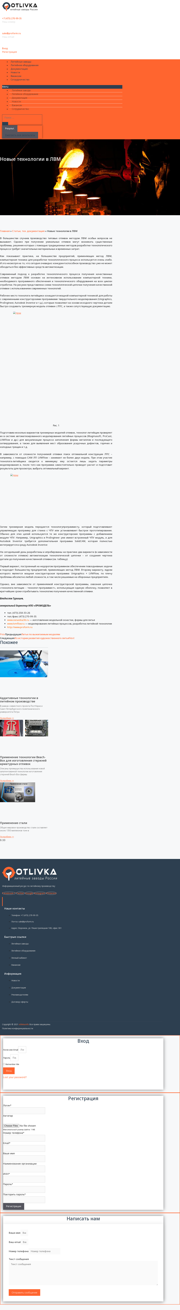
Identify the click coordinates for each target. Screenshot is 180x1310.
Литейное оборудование (25, 65)
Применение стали (13, 823)
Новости (15, 72)
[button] (62, 87)
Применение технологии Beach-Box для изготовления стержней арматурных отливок (23, 760)
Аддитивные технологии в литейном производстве (19, 699)
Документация (19, 68)
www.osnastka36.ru (18, 620)
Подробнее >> (7, 718)
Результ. (9, 128)
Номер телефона (19, 1251)
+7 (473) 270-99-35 (12, 18)
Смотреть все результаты (20, 135)
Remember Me (12, 1064)
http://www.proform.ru (19, 627)
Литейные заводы (21, 61)
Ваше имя (14, 1232)
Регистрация (9, 51)
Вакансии (16, 76)
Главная (5, 231)
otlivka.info (24, 1024)
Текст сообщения (19, 1259)
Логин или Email (10, 1049)
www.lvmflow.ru (16, 623)
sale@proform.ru (11, 33)
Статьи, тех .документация (28, 231)
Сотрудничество (20, 79)
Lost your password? (15, 1077)
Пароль (6, 1057)
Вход (5, 48)
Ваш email (15, 1242)
